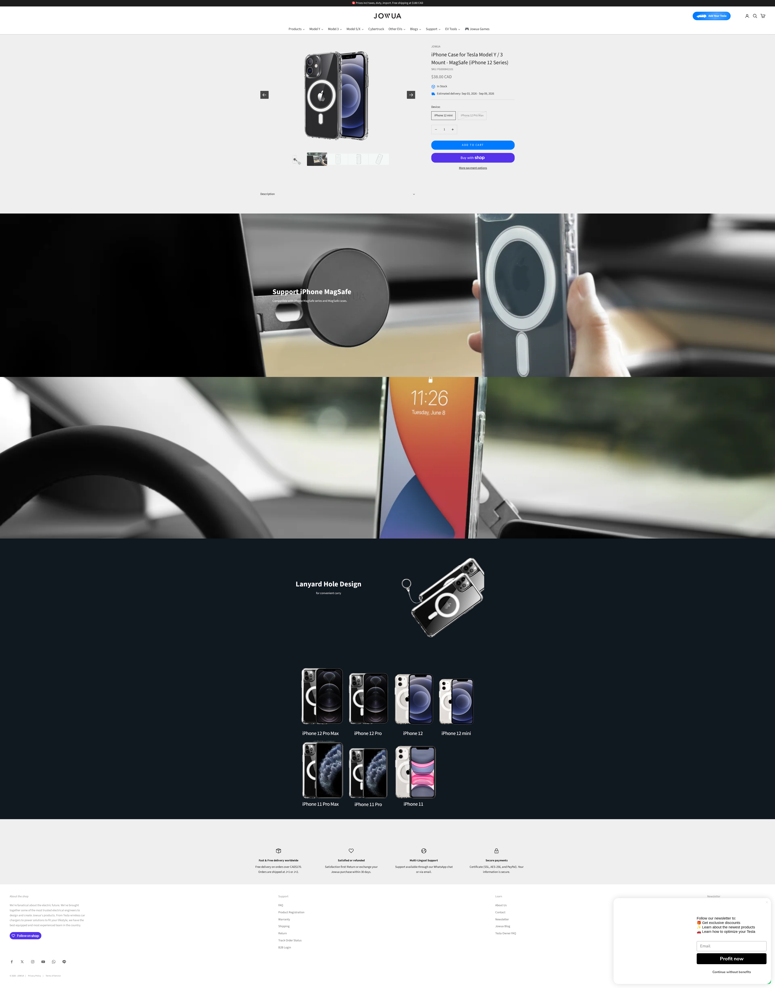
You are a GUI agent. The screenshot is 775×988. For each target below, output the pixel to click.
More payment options (473, 168)
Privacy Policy (34, 975)
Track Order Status (290, 940)
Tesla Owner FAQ (505, 933)
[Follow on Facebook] (12, 962)
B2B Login (284, 947)
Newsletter (502, 919)
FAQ (280, 905)
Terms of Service (53, 975)
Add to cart (473, 145)
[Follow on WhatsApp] (54, 962)
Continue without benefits (731, 967)
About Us (501, 905)
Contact (500, 912)
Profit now (732, 953)
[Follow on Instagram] (33, 962)
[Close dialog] (766, 892)
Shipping (284, 926)
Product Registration (291, 912)
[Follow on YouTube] (43, 962)
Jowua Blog (502, 926)
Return (282, 933)
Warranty (284, 919)
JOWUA (435, 46)
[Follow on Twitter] (22, 962)
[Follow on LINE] (64, 962)
